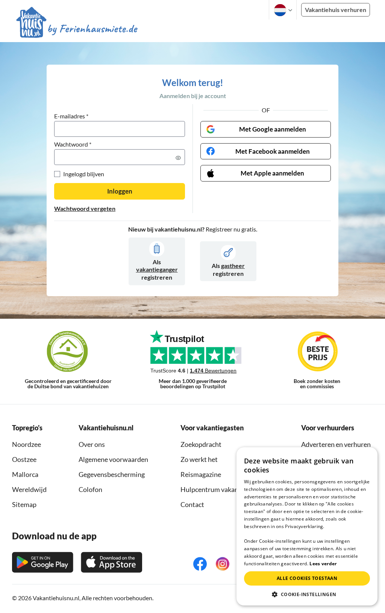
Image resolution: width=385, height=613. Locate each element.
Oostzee (24, 459)
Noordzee (26, 444)
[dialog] (306, 526)
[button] (307, 594)
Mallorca (25, 474)
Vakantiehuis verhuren (335, 9)
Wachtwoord (72, 144)
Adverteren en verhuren (336, 444)
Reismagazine (200, 474)
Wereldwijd (29, 489)
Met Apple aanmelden (272, 173)
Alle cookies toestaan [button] (307, 578)
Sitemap (24, 504)
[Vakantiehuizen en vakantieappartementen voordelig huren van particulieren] (77, 30)
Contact (192, 504)
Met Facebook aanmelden (272, 151)
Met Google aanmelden (272, 129)
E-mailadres (71, 116)
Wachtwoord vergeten (84, 208)
